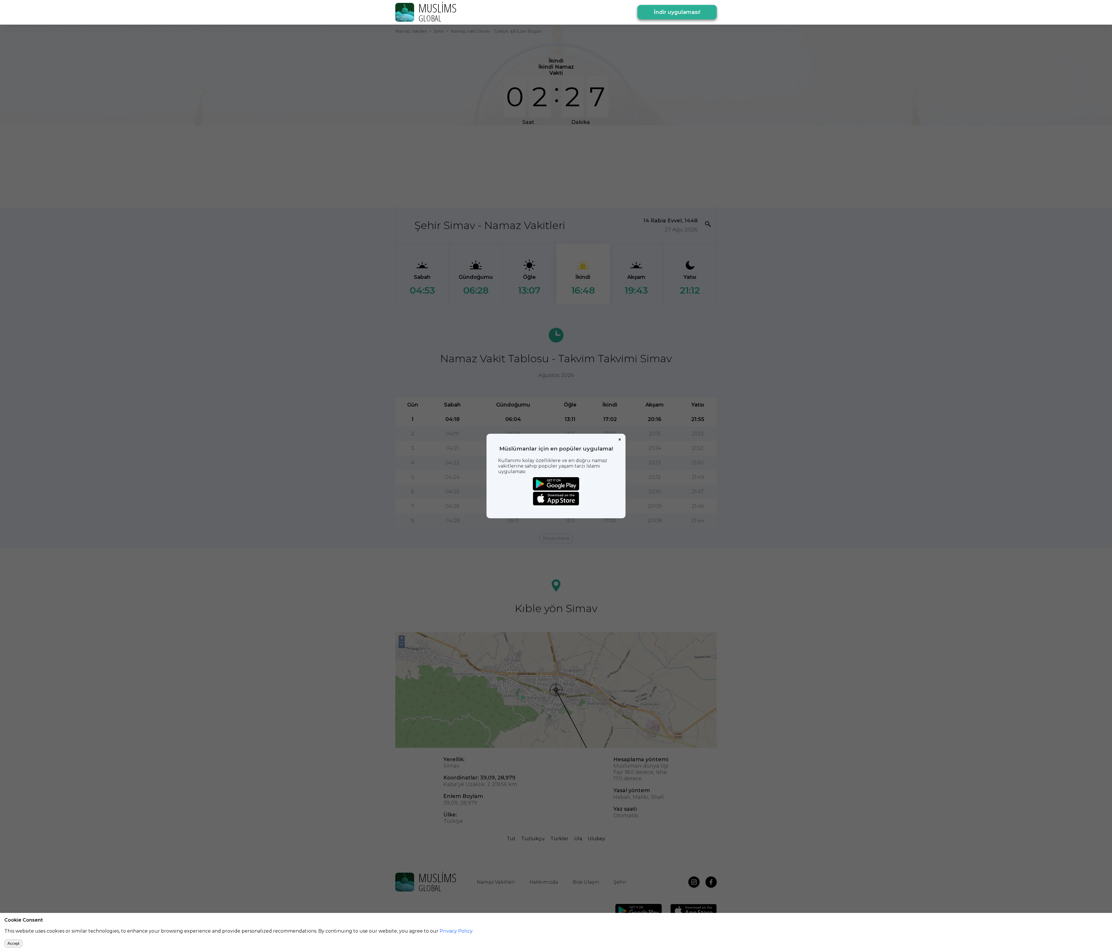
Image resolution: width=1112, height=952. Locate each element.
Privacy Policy (456, 931)
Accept (13, 943)
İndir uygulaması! (677, 12)
